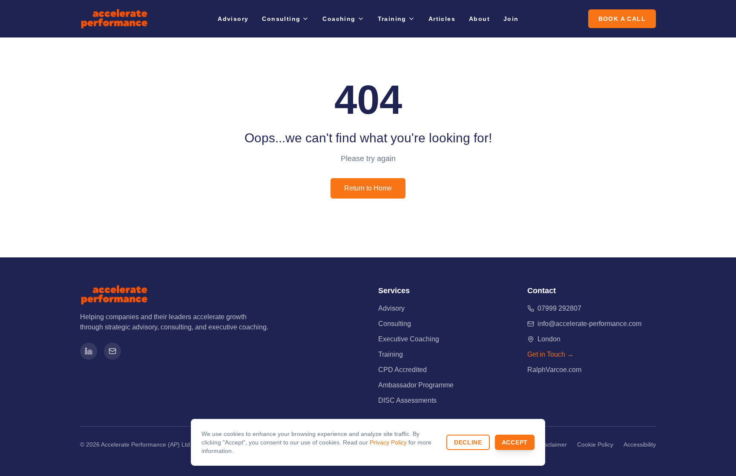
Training (392, 18)
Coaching (338, 18)
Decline (468, 442)
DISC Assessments (407, 400)
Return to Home (368, 188)
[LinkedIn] (88, 351)
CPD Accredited (402, 369)
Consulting (281, 18)
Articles (441, 18)
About (479, 18)
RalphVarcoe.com (554, 369)
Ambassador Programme (416, 385)
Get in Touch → (550, 354)
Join (511, 18)
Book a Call (622, 18)
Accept (515, 442)
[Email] (112, 351)
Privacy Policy (388, 442)
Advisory (233, 18)
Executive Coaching (408, 339)
